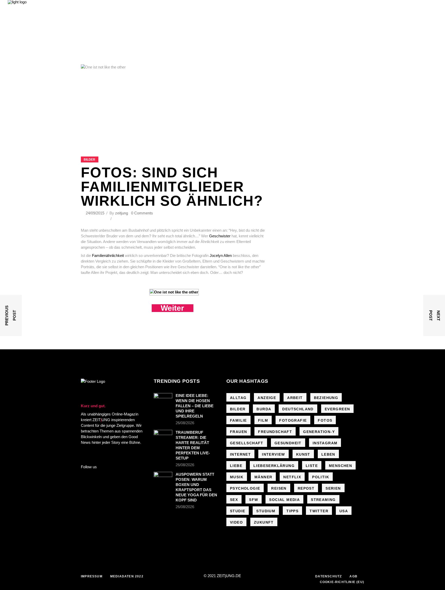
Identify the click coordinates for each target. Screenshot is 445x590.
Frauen (238, 432)
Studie (237, 511)
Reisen (278, 488)
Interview (273, 454)
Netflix (292, 477)
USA (343, 511)
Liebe (236, 466)
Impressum (91, 576)
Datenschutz (328, 576)
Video (236, 522)
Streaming (323, 500)
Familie (238, 420)
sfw (253, 500)
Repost (306, 488)
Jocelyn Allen (221, 255)
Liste (312, 466)
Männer (263, 477)
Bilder (89, 159)
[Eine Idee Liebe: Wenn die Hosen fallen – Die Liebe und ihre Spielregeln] (163, 399)
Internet (240, 454)
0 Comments (142, 213)
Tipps (292, 511)
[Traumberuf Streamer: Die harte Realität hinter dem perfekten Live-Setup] (163, 436)
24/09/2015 (95, 213)
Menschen (340, 466)
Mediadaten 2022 (126, 576)
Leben (328, 454)
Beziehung (326, 398)
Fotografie (293, 420)
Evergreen (337, 409)
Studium (265, 511)
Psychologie (245, 488)
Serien (333, 488)
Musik (236, 477)
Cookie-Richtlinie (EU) (342, 582)
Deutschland (297, 409)
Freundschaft (275, 432)
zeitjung (121, 213)
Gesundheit (288, 443)
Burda (263, 409)
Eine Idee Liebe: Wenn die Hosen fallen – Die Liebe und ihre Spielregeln (194, 405)
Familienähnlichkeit (108, 255)
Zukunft (264, 522)
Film (263, 420)
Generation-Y (319, 432)
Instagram (325, 443)
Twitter (319, 511)
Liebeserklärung (274, 466)
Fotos (325, 420)
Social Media (284, 500)
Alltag (238, 398)
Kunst (303, 454)
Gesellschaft (246, 443)
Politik (320, 477)
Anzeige (267, 398)
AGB (353, 576)
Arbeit (295, 398)
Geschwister (219, 236)
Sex (234, 500)
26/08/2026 (185, 423)
